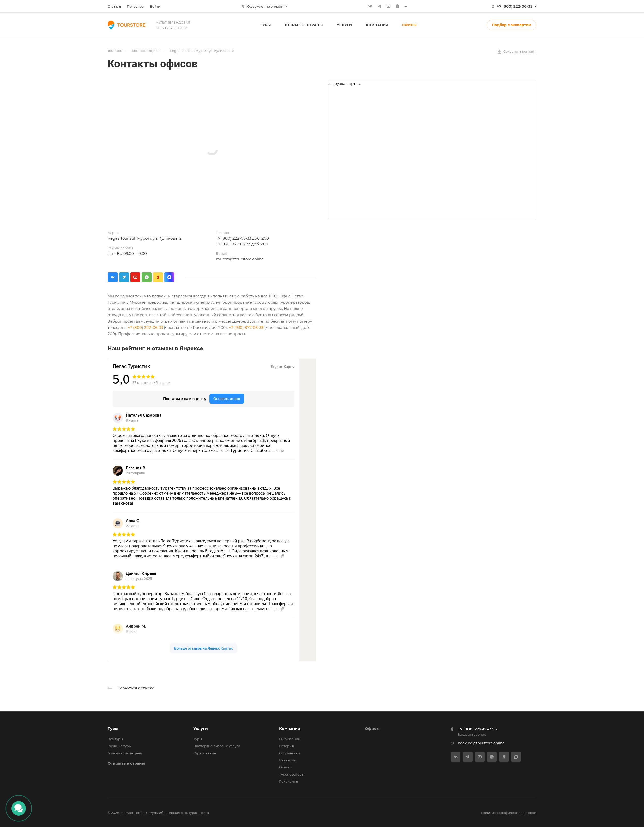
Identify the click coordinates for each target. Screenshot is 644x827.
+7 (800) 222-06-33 (515, 6)
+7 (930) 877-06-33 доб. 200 (242, 244)
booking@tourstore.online (481, 743)
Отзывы (285, 767)
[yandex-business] (158, 277)
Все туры (115, 739)
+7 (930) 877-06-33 (246, 327)
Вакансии (287, 760)
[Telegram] (379, 6)
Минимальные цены (125, 753)
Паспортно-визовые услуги (216, 746)
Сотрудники (289, 753)
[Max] (169, 277)
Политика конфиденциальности (508, 813)
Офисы (372, 728)
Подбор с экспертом (511, 25)
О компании (289, 739)
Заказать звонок (472, 734)
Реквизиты (288, 781)
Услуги (200, 728)
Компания (289, 728)
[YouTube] (388, 6)
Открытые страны (126, 763)
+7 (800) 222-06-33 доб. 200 (242, 238)
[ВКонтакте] (370, 6)
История (286, 746)
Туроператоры (291, 774)
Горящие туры (119, 746)
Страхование (204, 753)
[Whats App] (397, 6)
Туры (113, 728)
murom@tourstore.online (240, 259)
